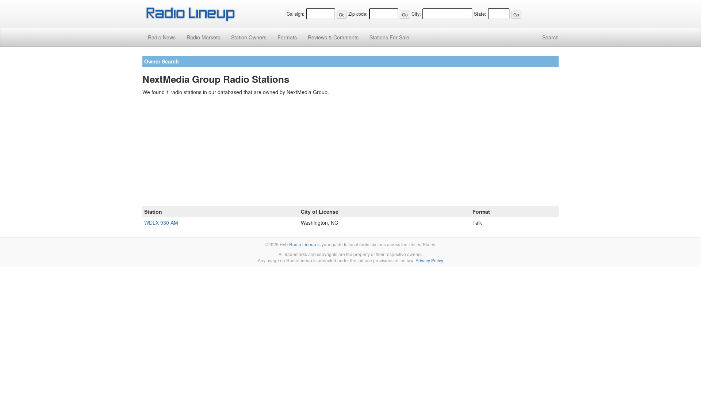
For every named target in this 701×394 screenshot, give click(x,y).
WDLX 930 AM (161, 222)
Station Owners (249, 37)
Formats (287, 37)
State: (480, 14)
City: (416, 14)
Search (550, 37)
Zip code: (358, 14)
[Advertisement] (350, 152)
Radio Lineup (302, 244)
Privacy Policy (429, 260)
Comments (333, 37)
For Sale (389, 37)
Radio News (162, 37)
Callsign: (295, 14)
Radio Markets (203, 37)
